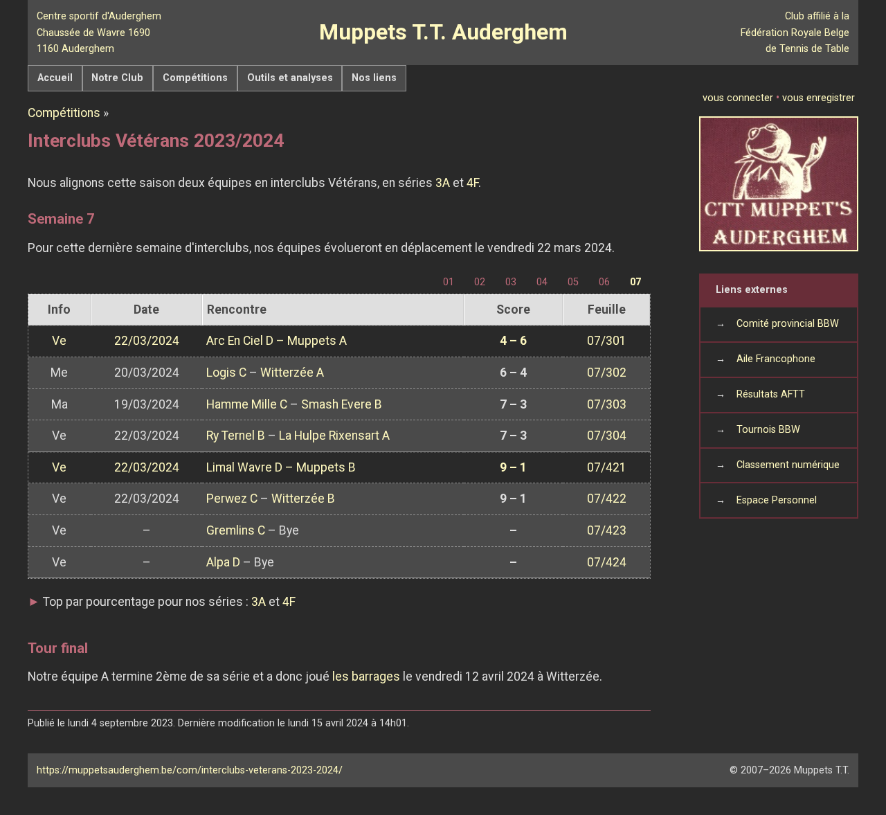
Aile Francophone (775, 359)
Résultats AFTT (770, 394)
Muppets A (317, 341)
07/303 (606, 404)
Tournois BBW (768, 430)
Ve (59, 341)
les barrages (366, 676)
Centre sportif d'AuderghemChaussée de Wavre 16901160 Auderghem (99, 32)
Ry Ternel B (235, 435)
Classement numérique (788, 465)
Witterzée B (303, 498)
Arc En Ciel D (239, 341)
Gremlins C (235, 530)
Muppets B (326, 467)
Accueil (55, 78)
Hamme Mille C (246, 404)
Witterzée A (292, 372)
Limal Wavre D (244, 467)
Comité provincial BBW (787, 324)
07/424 (606, 562)
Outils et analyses (290, 78)
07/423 (606, 530)
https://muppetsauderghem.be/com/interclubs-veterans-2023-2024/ (190, 770)
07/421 (606, 467)
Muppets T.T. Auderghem (443, 32)
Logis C (226, 372)
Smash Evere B (341, 404)
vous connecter (738, 98)
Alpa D (223, 562)
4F (472, 183)
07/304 (606, 435)
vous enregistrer (818, 98)
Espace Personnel (776, 500)
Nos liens (374, 78)
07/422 (606, 498)
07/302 (606, 372)
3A (442, 183)
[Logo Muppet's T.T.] (778, 183)
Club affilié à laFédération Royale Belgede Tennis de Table (795, 32)
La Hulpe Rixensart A (334, 435)
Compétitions (195, 78)
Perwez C (231, 498)
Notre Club (117, 78)
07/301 (606, 341)
